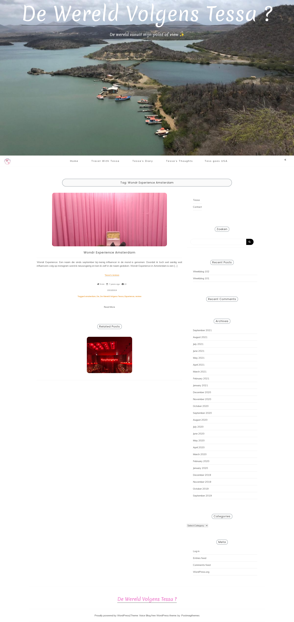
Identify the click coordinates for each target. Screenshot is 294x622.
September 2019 (202, 495)
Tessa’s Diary (142, 160)
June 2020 (198, 433)
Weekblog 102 (201, 271)
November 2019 (202, 481)
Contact (197, 206)
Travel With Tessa (105, 160)
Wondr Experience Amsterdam (109, 252)
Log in (196, 551)
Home (74, 160)
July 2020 (198, 426)
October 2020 (201, 406)
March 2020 (200, 454)
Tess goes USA (216, 160)
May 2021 (199, 357)
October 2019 (201, 488)
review (138, 296)
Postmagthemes (190, 615)
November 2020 (202, 399)
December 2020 (202, 392)
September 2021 (202, 330)
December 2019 (202, 474)
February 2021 (201, 378)
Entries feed (199, 558)
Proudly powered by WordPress (112, 615)
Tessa (196, 199)
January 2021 (200, 385)
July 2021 (198, 344)
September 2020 (202, 412)
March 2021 (200, 371)
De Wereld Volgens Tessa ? (147, 13)
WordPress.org (201, 571)
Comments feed (202, 564)
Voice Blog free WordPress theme (157, 615)
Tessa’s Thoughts (179, 160)
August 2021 (200, 337)
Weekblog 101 (201, 278)
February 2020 (201, 461)
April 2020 (199, 447)
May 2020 (199, 440)
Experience (129, 296)
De (98, 296)
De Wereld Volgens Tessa (112, 296)
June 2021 (198, 350)
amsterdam (90, 296)
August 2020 (200, 419)
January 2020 (200, 468)
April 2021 (199, 364)
